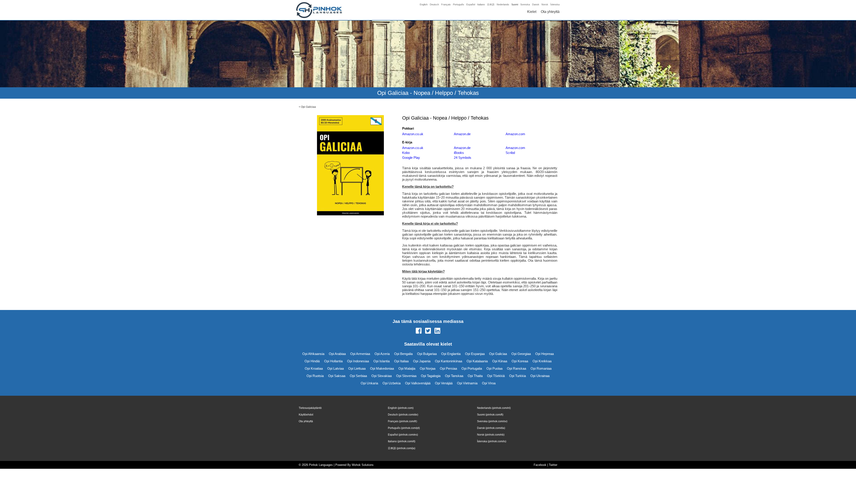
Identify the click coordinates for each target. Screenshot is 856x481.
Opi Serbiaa (358, 376)
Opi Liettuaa (357, 368)
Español (470, 4)
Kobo (406, 153)
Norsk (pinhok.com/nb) (490, 434)
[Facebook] (418, 331)
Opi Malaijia (406, 368)
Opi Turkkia (517, 376)
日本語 (490, 4)
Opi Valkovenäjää (417, 383)
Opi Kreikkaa (542, 361)
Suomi (514, 4)
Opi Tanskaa (454, 376)
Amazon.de (462, 134)
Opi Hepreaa (544, 354)
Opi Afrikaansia (313, 354)
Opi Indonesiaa (358, 361)
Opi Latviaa (335, 368)
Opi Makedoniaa (382, 368)
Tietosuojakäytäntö (310, 408)
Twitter (553, 465)
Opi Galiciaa (308, 106)
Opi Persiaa (448, 368)
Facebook (540, 465)
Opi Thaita (475, 376)
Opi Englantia (451, 354)
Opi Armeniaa (360, 354)
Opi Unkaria (369, 383)
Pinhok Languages (321, 465)
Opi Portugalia (471, 368)
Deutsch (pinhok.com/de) (403, 414)
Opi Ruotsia (315, 376)
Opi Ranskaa (516, 368)
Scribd (510, 153)
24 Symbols (462, 157)
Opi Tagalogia (430, 376)
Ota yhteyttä (550, 12)
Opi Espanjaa (475, 354)
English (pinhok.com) (401, 408)
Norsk (544, 4)
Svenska (525, 4)
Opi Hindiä (312, 361)
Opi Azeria (382, 354)
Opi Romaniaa (541, 368)
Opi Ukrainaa (539, 376)
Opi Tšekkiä (496, 376)
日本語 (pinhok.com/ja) (401, 448)
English (424, 4)
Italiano (481, 4)
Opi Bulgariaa (427, 354)
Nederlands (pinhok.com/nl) (494, 408)
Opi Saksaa (336, 376)
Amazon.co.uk (412, 134)
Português (458, 4)
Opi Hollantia (333, 361)
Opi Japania (421, 361)
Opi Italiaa (401, 361)
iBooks (459, 153)
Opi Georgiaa (521, 354)
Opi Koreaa (520, 361)
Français (446, 4)
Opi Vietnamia (467, 383)
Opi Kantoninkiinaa (448, 361)
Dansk (535, 4)
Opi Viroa (489, 383)
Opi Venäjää (444, 383)
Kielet (531, 12)
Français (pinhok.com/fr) (402, 421)
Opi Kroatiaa (314, 368)
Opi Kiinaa (499, 361)
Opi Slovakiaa (381, 376)
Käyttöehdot (306, 414)
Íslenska (555, 4)
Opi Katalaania (477, 361)
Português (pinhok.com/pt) (404, 428)
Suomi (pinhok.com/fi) (490, 414)
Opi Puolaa (494, 368)
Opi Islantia (381, 361)
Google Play (411, 157)
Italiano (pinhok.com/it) (401, 441)
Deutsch (434, 4)
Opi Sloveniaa (406, 376)
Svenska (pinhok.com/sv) (492, 421)
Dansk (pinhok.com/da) (491, 428)
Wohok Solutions (363, 465)
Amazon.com (515, 134)
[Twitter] (428, 331)
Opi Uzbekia (392, 383)
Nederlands (503, 4)
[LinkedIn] (437, 331)
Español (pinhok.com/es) (403, 434)
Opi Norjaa (427, 368)
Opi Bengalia (403, 354)
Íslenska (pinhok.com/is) (491, 441)
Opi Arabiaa (337, 354)
